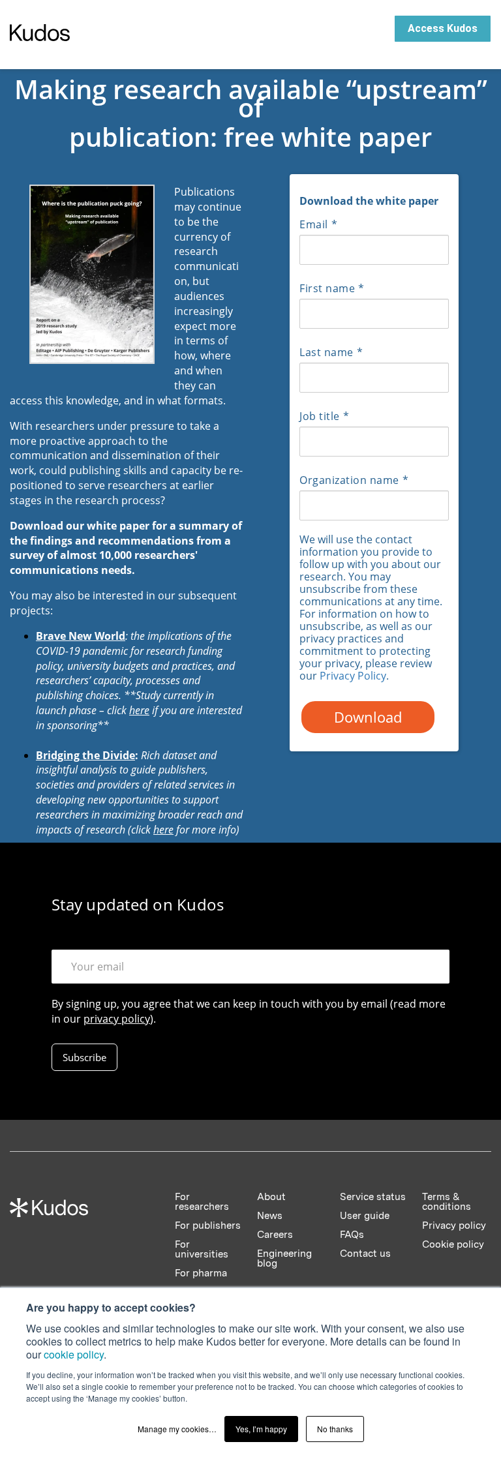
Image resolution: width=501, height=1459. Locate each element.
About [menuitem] (271, 1197)
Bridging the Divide (85, 755)
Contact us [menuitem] (365, 1253)
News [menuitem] (269, 1216)
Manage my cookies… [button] (177, 1428)
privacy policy (117, 1019)
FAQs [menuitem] (352, 1235)
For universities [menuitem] (201, 1249)
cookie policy (74, 1354)
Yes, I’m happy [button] (261, 1428)
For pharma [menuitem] (201, 1273)
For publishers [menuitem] (208, 1225)
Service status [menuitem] (373, 1197)
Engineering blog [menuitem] (284, 1258)
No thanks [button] (335, 1428)
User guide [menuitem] (364, 1216)
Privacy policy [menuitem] (454, 1225)
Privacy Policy (353, 676)
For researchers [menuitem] (202, 1201)
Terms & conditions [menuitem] (446, 1201)
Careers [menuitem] (275, 1235)
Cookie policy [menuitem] (453, 1244)
